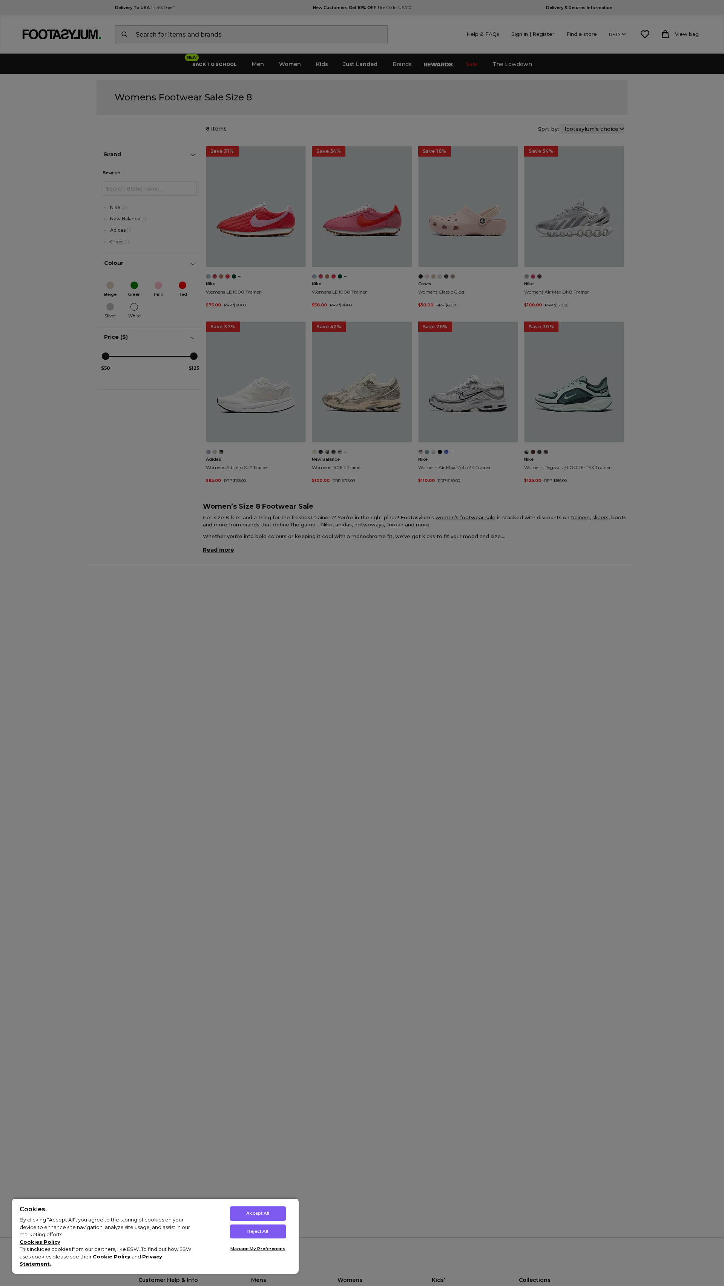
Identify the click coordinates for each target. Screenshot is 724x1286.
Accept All (257, 1213)
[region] (155, 1236)
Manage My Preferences (257, 1248)
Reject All (257, 1231)
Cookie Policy (111, 1257)
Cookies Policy (40, 1242)
